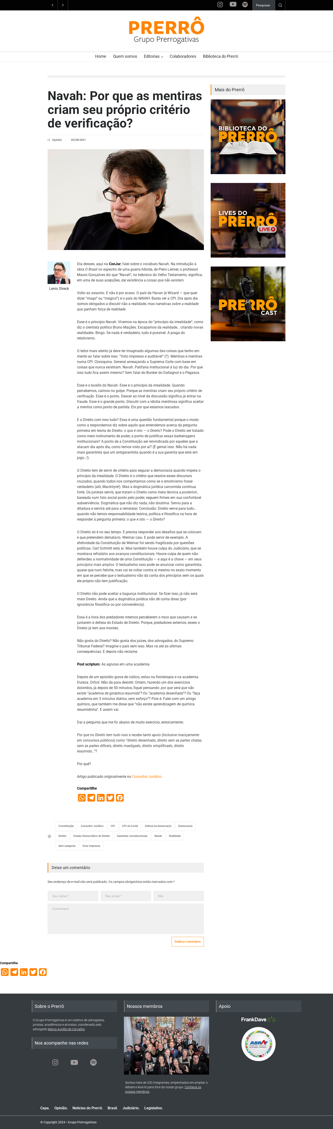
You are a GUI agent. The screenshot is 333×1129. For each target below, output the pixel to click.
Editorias (151, 56)
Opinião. (61, 1108)
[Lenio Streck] (59, 272)
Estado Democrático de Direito (91, 836)
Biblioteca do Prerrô (220, 56)
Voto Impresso (91, 846)
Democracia (185, 826)
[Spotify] (93, 1062)
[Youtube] (74, 1062)
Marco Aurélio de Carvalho (66, 1029)
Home (100, 56)
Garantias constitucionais (132, 836)
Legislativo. (153, 1108)
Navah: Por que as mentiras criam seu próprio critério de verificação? (125, 109)
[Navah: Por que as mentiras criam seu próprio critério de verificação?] (126, 199)
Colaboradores (183, 56)
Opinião (57, 140)
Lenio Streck (59, 288)
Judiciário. (131, 1108)
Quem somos (125, 56)
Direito (62, 836)
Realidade (175, 836)
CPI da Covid (130, 826)
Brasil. (113, 1108)
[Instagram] (55, 1062)
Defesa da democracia (158, 826)
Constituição (66, 826)
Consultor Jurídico (146, 776)
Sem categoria (66, 846)
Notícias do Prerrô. (87, 1108)
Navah (158, 836)
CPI (113, 826)
